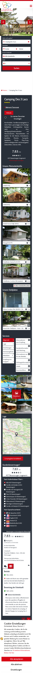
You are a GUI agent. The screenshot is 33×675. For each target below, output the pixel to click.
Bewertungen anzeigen (16, 160)
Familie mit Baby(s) (17, 506)
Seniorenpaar (16, 496)
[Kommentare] (5, 566)
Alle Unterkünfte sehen (23, 286)
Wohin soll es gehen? (7, 38)
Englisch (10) (14, 518)
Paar (13, 494)
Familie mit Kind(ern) (14, 486)
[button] (16, 434)
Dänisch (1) (13, 526)
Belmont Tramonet (12, 107)
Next (30, 22)
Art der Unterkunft (6, 52)
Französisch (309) (15, 515)
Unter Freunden (16, 499)
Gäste (3, 60)
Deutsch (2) (13, 520)
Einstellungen (16, 669)
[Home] (7, 5)
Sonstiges (14, 504)
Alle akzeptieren (16, 659)
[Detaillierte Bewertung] (11, 566)
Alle (13, 482)
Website (8, 113)
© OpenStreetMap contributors (20, 453)
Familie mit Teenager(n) (14, 491)
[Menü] (30, 6)
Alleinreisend (15, 501)
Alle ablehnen (16, 664)
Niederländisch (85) (16, 523)
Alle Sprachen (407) (14, 513)
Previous (3, 22)
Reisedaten (5, 45)
